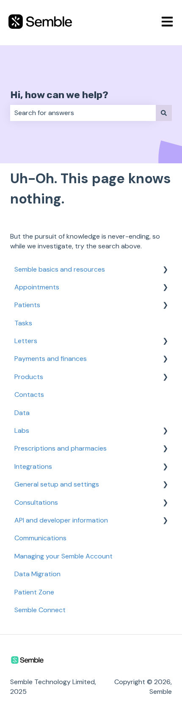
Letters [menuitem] (25, 340)
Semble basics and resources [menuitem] (59, 269)
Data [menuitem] (22, 412)
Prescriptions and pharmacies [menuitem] (60, 448)
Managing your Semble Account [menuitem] (63, 556)
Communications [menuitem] (40, 538)
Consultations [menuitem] (36, 502)
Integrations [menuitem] (33, 466)
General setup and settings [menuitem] (56, 484)
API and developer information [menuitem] (61, 520)
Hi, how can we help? (59, 95)
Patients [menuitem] (27, 304)
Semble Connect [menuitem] (40, 609)
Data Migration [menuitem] (37, 573)
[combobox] (83, 113)
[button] (165, 270)
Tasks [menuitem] (23, 323)
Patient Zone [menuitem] (34, 592)
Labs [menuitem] (21, 430)
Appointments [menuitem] (36, 287)
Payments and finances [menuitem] (50, 358)
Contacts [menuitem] (29, 394)
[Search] (164, 113)
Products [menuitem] (28, 376)
